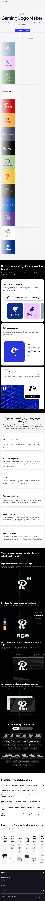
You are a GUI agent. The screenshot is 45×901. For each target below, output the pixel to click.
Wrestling (13, 745)
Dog (12, 734)
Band (24, 765)
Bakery (25, 741)
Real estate (38, 737)
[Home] (4, 2)
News (24, 734)
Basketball (26, 757)
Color (29, 728)
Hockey (20, 745)
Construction (33, 748)
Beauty (5, 745)
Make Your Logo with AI (23, 30)
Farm (12, 737)
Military (25, 748)
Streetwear (33, 745)
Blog (19, 741)
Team (39, 754)
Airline (30, 737)
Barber (31, 741)
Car (40, 745)
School (8, 761)
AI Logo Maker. (28, 838)
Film (13, 741)
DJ (19, 757)
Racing (24, 737)
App (14, 761)
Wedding (40, 757)
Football (24, 754)
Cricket (17, 754)
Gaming (27, 761)
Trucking (10, 748)
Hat (26, 745)
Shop (6, 737)
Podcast (33, 757)
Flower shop (35, 761)
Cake (6, 734)
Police (38, 741)
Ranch (18, 737)
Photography (5, 757)
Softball (30, 734)
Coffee (7, 741)
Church (20, 761)
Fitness (17, 734)
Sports (30, 765)
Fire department (8, 754)
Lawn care (18, 748)
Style (22, 728)
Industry (15, 728)
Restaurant (31, 754)
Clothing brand (16, 765)
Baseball (13, 757)
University (38, 734)
